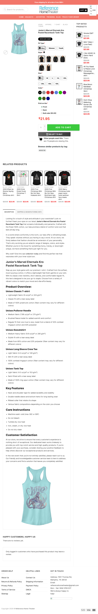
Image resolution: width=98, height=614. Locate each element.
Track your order (70, 17)
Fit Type (41, 43)
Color (40, 88)
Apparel (48, 24)
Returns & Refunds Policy (11, 582)
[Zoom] (6, 52)
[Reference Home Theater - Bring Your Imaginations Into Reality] (49, 9)
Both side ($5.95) (49, 113)
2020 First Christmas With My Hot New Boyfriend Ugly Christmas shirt (50, 193)
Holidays (29, 17)
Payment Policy (32, 586)
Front (45, 107)
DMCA (28, 590)
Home (21, 17)
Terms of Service (8, 590)
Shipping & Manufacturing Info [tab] (29, 212)
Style (41, 52)
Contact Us (30, 578)
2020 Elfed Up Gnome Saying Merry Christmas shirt (8, 192)
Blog (58, 17)
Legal (28, 594)
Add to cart (63, 127)
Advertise (40, 17)
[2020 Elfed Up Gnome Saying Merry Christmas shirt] (9, 178)
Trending (51, 17)
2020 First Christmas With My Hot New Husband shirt (36, 192)
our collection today (30, 254)
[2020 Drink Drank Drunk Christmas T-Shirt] (23, 178)
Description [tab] (9, 212)
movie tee (42, 150)
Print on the (43, 103)
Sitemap (4, 594)
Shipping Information (34, 582)
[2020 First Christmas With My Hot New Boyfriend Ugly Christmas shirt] (50, 178)
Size (40, 73)
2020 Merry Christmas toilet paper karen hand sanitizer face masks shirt (64, 194)
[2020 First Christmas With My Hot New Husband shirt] (37, 178)
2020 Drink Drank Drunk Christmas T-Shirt (21, 192)
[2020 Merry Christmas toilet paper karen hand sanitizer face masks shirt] (64, 178)
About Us (5, 578)
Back (45, 110)
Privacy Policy (7, 586)
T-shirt (57, 24)
